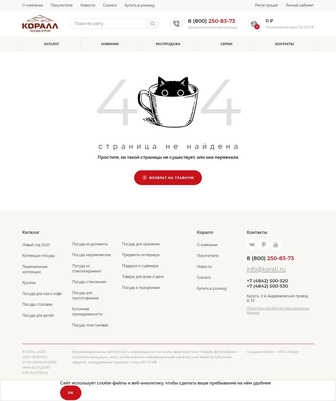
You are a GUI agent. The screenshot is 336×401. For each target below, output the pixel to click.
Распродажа (168, 44)
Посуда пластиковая (90, 325)
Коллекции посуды (38, 256)
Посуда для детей (38, 315)
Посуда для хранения (141, 244)
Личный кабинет (300, 5)
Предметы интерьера (141, 255)
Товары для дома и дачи (143, 277)
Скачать (110, 5)
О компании (32, 5)
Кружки (29, 283)
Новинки (110, 44)
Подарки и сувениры (140, 266)
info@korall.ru (266, 269)
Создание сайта (260, 352)
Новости (87, 5)
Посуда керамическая (91, 255)
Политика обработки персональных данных (278, 310)
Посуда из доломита (90, 244)
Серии (226, 44)
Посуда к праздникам (141, 288)
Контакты (284, 44)
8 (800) (270, 258)
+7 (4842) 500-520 (267, 280)
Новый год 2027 (36, 245)
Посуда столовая (37, 304)
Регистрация (266, 5)
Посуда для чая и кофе (42, 294)
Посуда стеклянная (89, 282)
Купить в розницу (140, 5)
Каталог (51, 44)
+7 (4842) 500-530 (267, 286)
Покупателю (61, 5)
